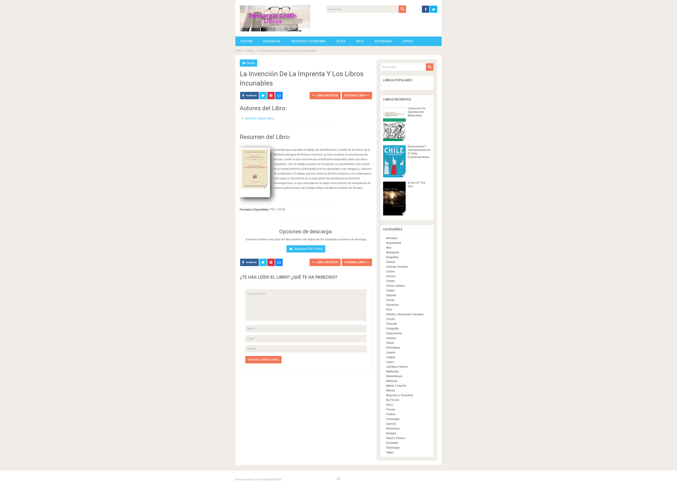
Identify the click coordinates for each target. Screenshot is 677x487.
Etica (389, 309)
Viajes (390, 452)
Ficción (247, 41)
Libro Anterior (327, 95)
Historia (391, 338)
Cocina (390, 271)
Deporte (391, 295)
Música (390, 390)
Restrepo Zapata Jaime (259, 118)
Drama (390, 300)
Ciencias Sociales (397, 266)
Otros (407, 41)
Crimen (390, 281)
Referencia (393, 428)
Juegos (390, 352)
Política (390, 414)
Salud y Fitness (395, 438)
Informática (393, 347)
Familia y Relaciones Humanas (405, 314)
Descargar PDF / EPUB (308, 249)
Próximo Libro (355, 95)
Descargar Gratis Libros (248, 479)
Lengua (390, 357)
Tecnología (393, 447)
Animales (392, 238)
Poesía (390, 409)
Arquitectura (393, 243)
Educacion (271, 41)
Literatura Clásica (396, 366)
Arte (360, 41)
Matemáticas (394, 376)
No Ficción (392, 400)
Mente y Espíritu (396, 385)
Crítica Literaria (395, 285)
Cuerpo (390, 290)
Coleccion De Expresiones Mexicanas (416, 111)
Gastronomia (394, 333)
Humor (390, 343)
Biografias (392, 257)
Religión (391, 433)
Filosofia (391, 323)
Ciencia (250, 63)
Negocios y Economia (308, 41)
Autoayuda (383, 41)
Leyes (341, 41)
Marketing (392, 371)
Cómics (390, 276)
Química (391, 423)
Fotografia (392, 328)
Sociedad (392, 443)
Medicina (391, 381)
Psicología (392, 419)
